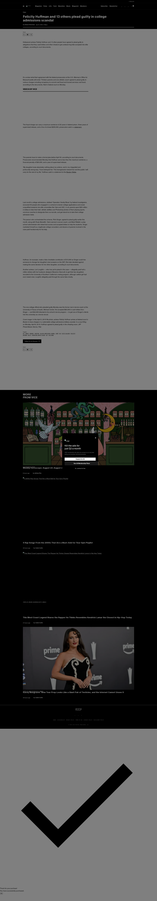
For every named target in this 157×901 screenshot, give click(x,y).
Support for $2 (80, 459)
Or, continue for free (80, 468)
